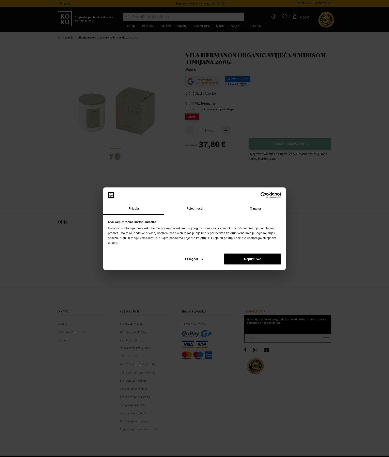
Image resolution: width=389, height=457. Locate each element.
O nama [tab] (255, 208)
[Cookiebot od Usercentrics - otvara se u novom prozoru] (263, 195)
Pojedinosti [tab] (194, 208)
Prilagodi (191, 259)
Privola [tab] (134, 208)
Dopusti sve (252, 259)
